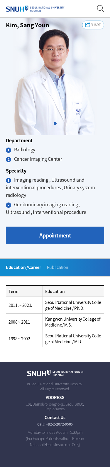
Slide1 (56, 123)
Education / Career (23, 267)
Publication (57, 267)
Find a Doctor (100, 8)
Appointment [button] (55, 235)
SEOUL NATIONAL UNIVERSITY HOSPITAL (35, 8)
